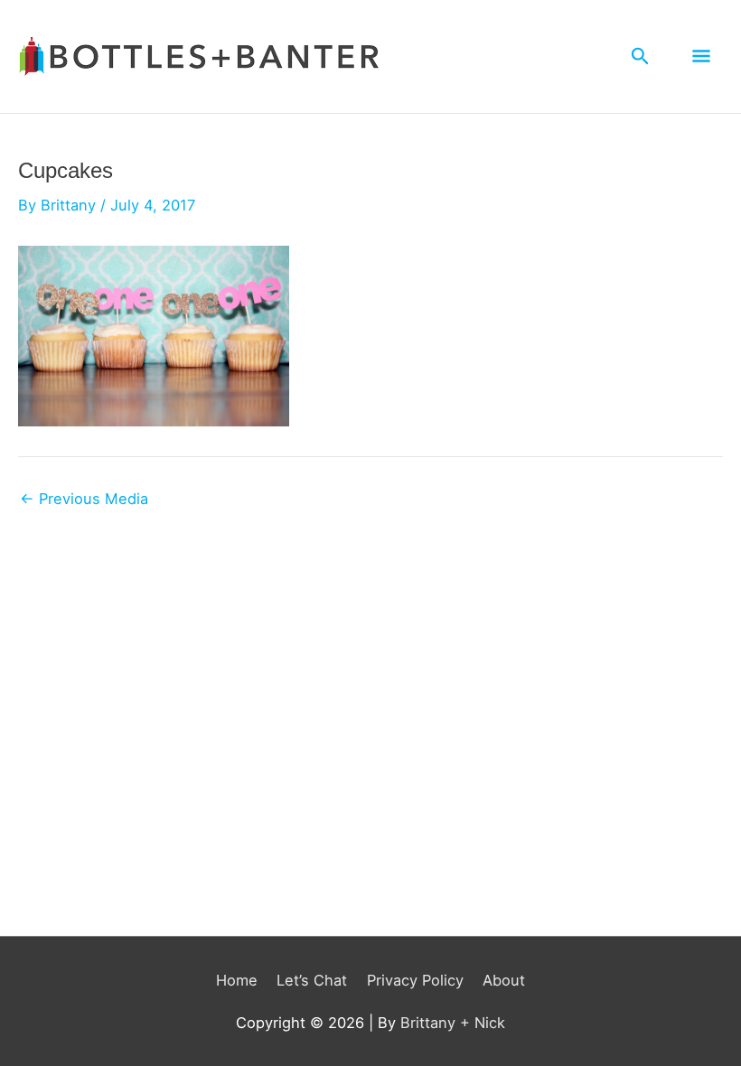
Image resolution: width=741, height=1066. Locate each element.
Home (237, 980)
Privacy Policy (415, 980)
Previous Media (84, 498)
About (504, 980)
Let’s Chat (312, 980)
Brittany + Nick (452, 1023)
